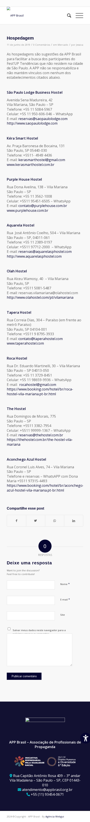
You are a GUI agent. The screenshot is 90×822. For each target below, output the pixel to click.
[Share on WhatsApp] (54, 520)
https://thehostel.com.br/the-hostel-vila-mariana (40, 442)
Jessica (79, 44)
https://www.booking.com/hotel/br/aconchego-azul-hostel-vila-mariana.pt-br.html (45, 487)
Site (62, 614)
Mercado (63, 44)
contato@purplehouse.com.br (42, 205)
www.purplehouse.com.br (27, 210)
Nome (65, 584)
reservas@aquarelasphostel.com (45, 251)
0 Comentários (41, 44)
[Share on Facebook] (16, 520)
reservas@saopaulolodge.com (43, 118)
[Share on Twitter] (35, 520)
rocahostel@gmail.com (37, 384)
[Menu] (77, 15)
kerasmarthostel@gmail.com (41, 159)
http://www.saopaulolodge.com (32, 123)
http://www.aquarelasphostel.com (34, 256)
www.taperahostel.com (25, 343)
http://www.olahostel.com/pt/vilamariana (40, 297)
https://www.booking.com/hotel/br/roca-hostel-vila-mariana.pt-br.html (40, 391)
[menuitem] (67, 15)
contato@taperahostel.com (40, 338)
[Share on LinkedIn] (73, 520)
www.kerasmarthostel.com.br (30, 164)
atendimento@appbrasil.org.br (47, 789)
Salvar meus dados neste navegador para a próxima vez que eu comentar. (39, 632)
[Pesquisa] (67, 15)
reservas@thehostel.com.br (40, 435)
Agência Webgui (54, 816)
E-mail (65, 599)
